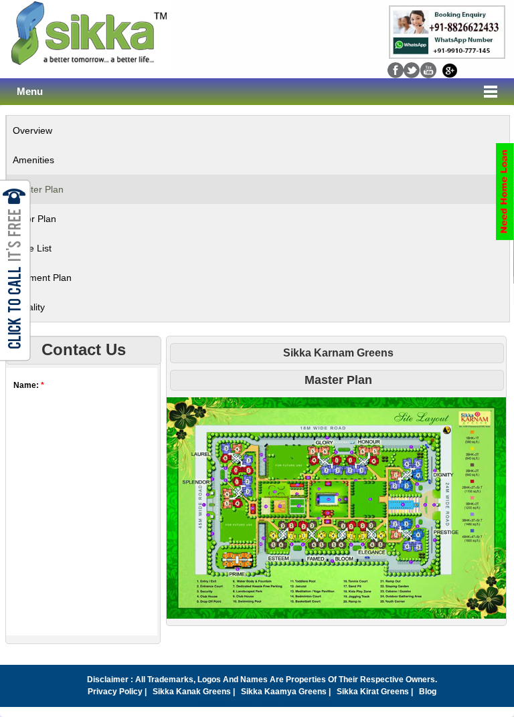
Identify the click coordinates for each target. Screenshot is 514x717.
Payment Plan (42, 277)
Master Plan (38, 189)
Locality (29, 307)
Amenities (33, 160)
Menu (30, 91)
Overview (32, 130)
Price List (32, 248)
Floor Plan (34, 218)
